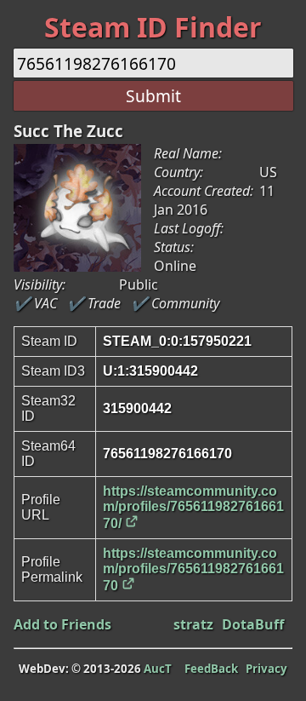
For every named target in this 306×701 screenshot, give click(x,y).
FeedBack (211, 668)
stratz (193, 624)
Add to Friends (62, 624)
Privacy (266, 668)
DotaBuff (253, 624)
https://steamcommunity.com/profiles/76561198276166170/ (193, 507)
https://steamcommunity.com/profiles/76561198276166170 (193, 569)
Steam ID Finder (153, 27)
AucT (158, 668)
